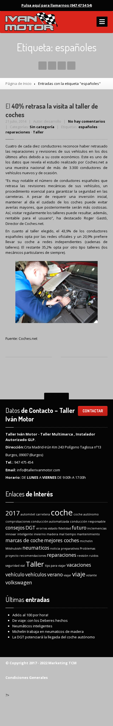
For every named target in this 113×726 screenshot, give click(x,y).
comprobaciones (17, 521)
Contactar (93, 410)
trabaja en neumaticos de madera (48, 631)
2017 (12, 513)
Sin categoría (42, 126)
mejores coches (61, 540)
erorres (41, 528)
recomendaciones (32, 556)
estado (53, 528)
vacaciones (79, 564)
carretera (43, 514)
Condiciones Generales (26, 677)
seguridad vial (15, 566)
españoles (87, 126)
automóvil (28, 514)
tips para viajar (55, 566)
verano (55, 574)
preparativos (70, 548)
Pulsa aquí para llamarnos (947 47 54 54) (56, 5)
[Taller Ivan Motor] (31, 22)
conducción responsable (88, 521)
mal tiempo (67, 534)
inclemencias (96, 528)
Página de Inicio (18, 83)
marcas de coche (24, 540)
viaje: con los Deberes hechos (40, 620)
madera (52, 534)
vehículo (14, 574)
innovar (10, 534)
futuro (79, 527)
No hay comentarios (86, 121)
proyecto (12, 556)
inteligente (25, 534)
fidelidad (64, 528)
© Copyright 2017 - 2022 (26, 662)
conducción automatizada (50, 521)
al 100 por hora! (30, 614)
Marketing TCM (62, 662)
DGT (30, 527)
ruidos (93, 556)
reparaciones (17, 132)
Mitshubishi (13, 548)
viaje (78, 574)
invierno (40, 534)
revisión (82, 556)
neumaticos (35, 547)
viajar (67, 575)
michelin (86, 541)
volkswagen (18, 582)
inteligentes (32, 625)
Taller (38, 132)
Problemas (87, 548)
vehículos (35, 574)
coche (62, 512)
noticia (55, 548)
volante (91, 575)
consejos (15, 527)
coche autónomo (86, 514)
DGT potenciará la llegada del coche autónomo (53, 636)
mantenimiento (88, 534)
